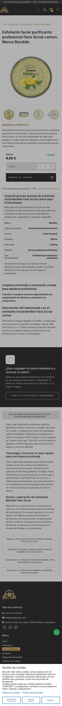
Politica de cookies (11, 692)
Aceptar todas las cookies (11, 700)
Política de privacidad (33, 692)
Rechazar (50, 700)
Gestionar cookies (31, 700)
